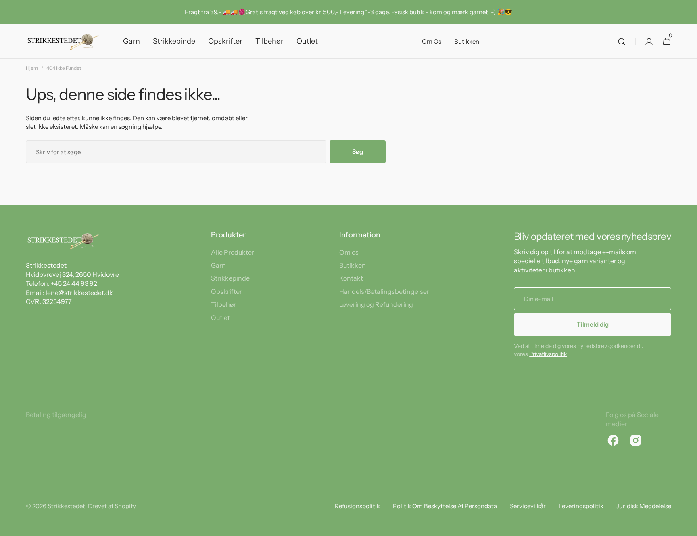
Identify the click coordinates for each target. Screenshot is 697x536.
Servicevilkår (528, 506)
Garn (218, 265)
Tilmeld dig (593, 324)
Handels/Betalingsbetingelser (384, 291)
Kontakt (351, 278)
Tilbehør (223, 304)
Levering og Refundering (376, 304)
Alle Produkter (232, 252)
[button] (621, 41)
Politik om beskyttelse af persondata (445, 506)
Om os (349, 252)
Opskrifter (226, 291)
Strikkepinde (230, 278)
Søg (357, 151)
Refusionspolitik (357, 506)
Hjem (32, 68)
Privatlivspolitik (548, 354)
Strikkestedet (66, 506)
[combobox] (176, 151)
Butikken (352, 265)
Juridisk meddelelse (643, 506)
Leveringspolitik (581, 506)
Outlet (220, 318)
